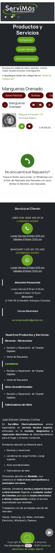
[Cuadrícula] (33, 105)
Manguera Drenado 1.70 (30, 114)
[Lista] (40, 105)
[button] (21, 126)
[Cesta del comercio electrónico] (5, 17)
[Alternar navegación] (18, 17)
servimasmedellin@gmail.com (27, 320)
